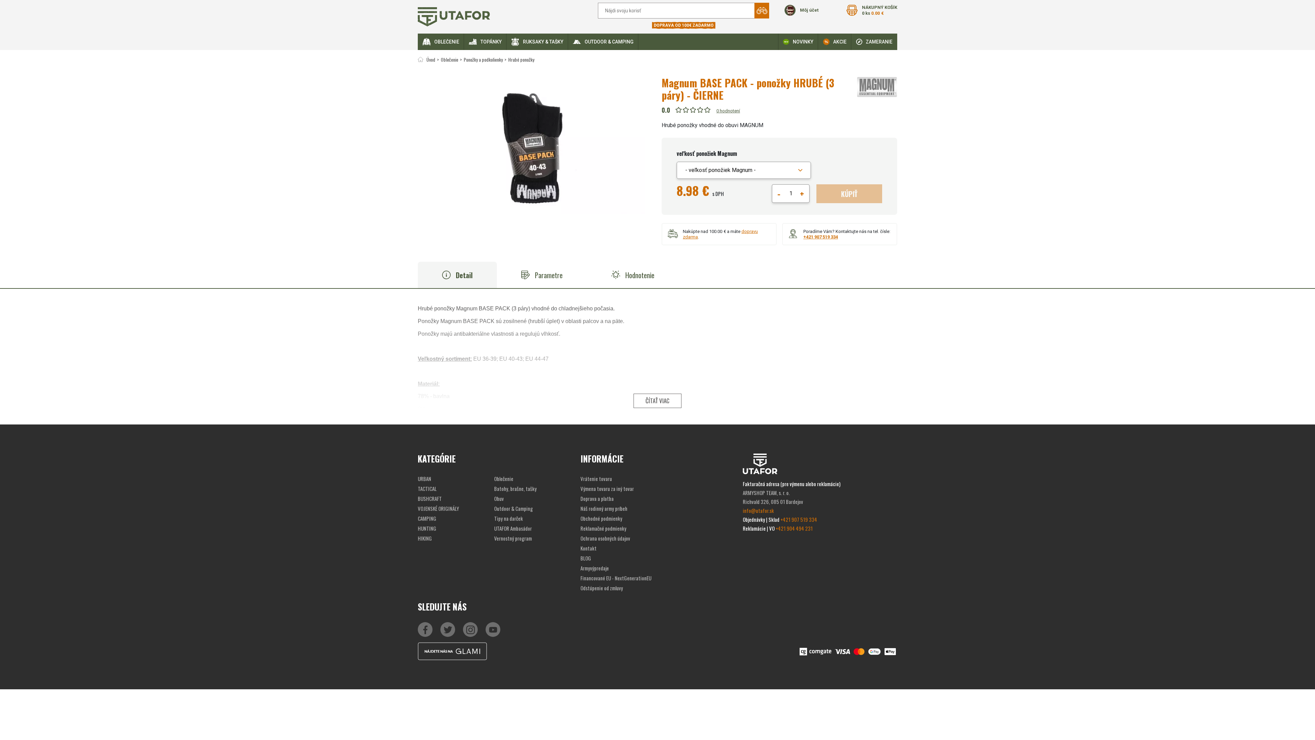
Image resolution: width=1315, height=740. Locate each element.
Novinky (803, 42)
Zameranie (879, 42)
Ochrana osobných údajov (605, 538)
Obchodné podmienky (601, 518)
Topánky (491, 42)
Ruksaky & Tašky (543, 42)
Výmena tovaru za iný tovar (607, 488)
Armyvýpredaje (594, 568)
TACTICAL (427, 488)
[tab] (457, 275)
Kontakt (588, 548)
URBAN (424, 478)
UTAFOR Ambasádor (513, 528)
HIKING (425, 538)
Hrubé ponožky (521, 59)
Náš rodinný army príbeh (603, 508)
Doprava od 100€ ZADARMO (684, 25)
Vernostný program (513, 538)
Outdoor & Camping (609, 42)
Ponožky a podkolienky (483, 59)
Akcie (840, 42)
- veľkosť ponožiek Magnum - (720, 170)
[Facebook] (425, 629)
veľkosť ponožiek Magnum (707, 153)
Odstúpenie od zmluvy (601, 588)
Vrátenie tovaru (596, 478)
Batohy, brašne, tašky (515, 488)
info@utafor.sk (758, 510)
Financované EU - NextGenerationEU (615, 578)
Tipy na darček (508, 518)
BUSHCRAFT (430, 498)
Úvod (430, 59)
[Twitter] (447, 629)
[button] (744, 170)
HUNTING (427, 528)
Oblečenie (446, 42)
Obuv (499, 498)
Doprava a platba (597, 498)
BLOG (585, 558)
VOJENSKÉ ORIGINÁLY (438, 508)
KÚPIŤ (849, 194)
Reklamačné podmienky (603, 528)
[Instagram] (493, 629)
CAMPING (427, 518)
